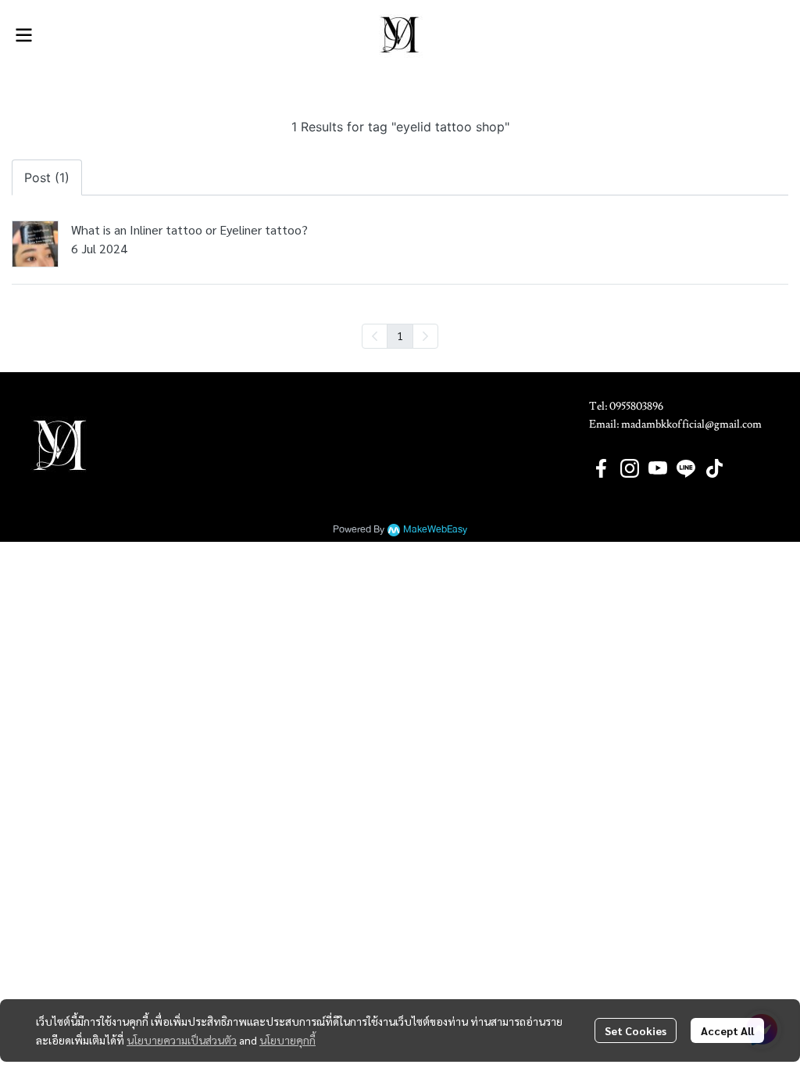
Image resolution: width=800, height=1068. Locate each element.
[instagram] (629, 468)
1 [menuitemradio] (400, 335)
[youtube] (657, 468)
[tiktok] (714, 468)
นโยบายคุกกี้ (287, 1040)
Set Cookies (635, 1030)
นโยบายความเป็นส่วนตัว (182, 1040)
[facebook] (601, 468)
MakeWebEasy (435, 529)
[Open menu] (23, 35)
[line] (685, 468)
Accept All (727, 1030)
